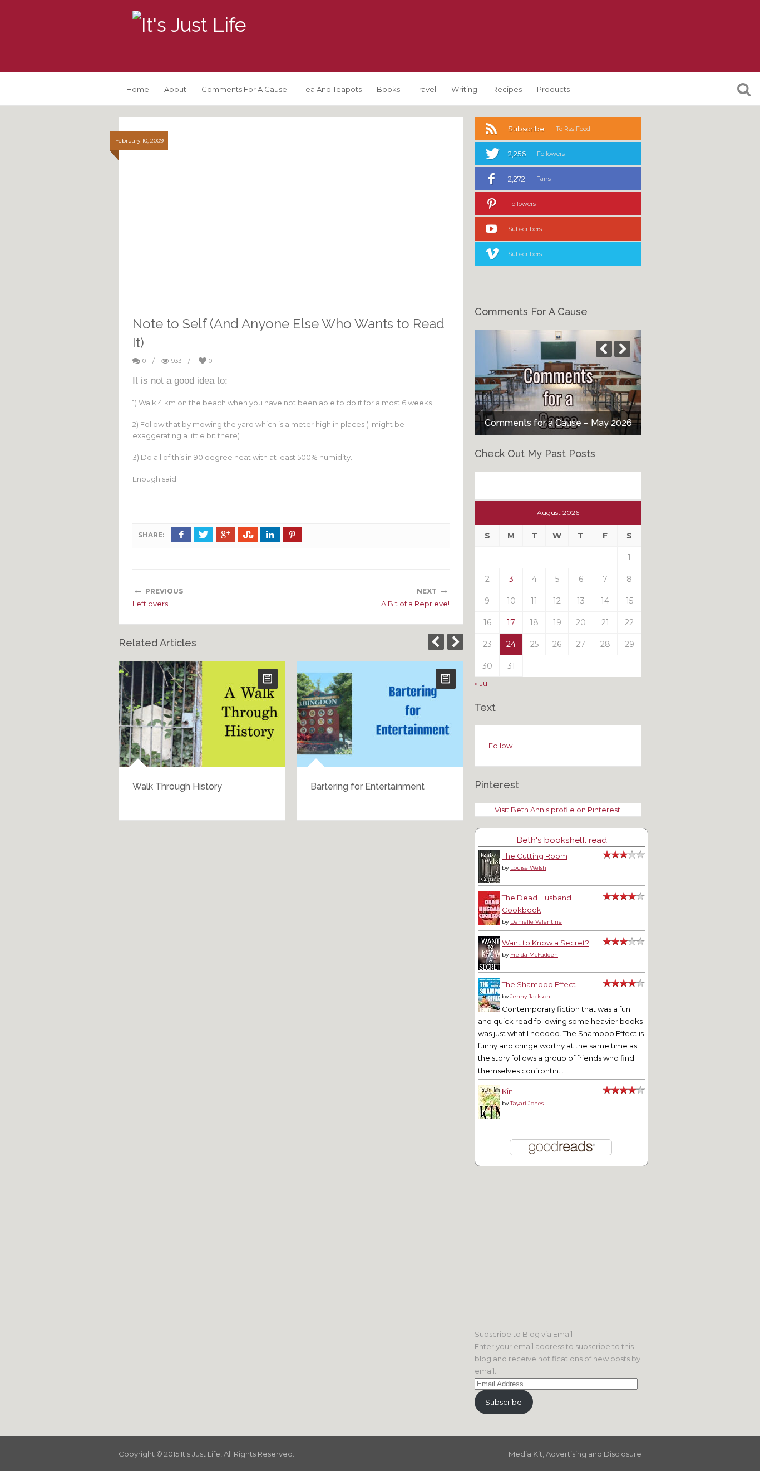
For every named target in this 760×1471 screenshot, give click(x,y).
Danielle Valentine (536, 921)
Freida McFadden (534, 954)
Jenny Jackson (530, 996)
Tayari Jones (527, 1103)
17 (511, 622)
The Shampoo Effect (539, 984)
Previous (436, 642)
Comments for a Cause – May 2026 (558, 423)
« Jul (482, 683)
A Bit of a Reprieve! (415, 603)
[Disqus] (291, 971)
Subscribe (503, 1402)
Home (137, 89)
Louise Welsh (528, 867)
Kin (507, 1091)
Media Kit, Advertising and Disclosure (575, 1453)
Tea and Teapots (332, 89)
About (175, 89)
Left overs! (151, 603)
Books (388, 89)
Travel (425, 89)
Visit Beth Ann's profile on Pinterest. (558, 809)
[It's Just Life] (189, 25)
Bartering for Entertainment (367, 786)
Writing (464, 89)
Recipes (507, 89)
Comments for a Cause (244, 89)
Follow (500, 745)
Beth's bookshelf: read (561, 840)
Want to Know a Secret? (545, 942)
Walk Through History (177, 786)
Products (553, 89)
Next (455, 642)
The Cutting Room (534, 855)
